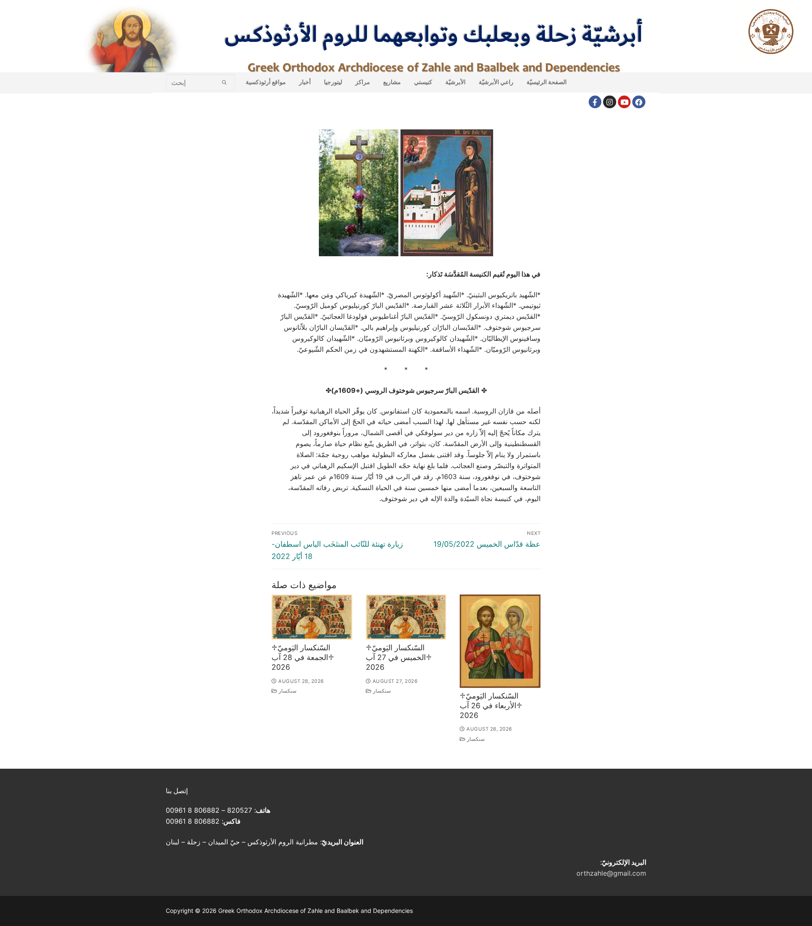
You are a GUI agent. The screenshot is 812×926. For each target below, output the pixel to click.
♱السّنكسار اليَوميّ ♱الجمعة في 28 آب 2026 (303, 657)
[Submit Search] (224, 82)
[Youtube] (624, 102)
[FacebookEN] (638, 102)
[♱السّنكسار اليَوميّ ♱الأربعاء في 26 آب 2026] (500, 641)
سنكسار (286, 691)
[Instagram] (609, 102)
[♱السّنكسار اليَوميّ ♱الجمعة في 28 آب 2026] (312, 617)
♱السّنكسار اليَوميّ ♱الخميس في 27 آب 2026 (399, 657)
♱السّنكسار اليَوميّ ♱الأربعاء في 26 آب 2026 (491, 705)
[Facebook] (595, 102)
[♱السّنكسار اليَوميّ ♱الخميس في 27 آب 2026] (406, 617)
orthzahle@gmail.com (611, 873)
